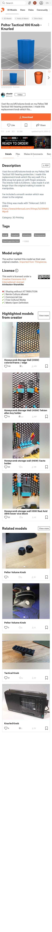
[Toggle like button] (5, 366)
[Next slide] (48, 77)
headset (15, 235)
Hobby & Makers (23, 18)
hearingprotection (11, 241)
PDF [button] (47, 165)
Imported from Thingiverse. (33, 261)
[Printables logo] (2, 10)
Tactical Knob (11, 673)
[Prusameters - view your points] (35, 3)
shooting (27, 235)
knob (5, 235)
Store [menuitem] (22, 10)
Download (27, 117)
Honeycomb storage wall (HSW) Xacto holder (24, 461)
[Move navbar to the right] (49, 10)
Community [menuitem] (42, 10)
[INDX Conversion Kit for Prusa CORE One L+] (26, 142)
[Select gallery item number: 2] (27, 355)
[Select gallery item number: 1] (24, 355)
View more (44, 315)
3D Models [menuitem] (12, 10)
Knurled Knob (11, 723)
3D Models (7, 18)
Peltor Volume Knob (15, 572)
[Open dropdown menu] (48, 24)
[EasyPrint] (30, 3)
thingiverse (40, 235)
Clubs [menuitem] (31, 10)
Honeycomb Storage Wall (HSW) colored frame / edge (21, 361)
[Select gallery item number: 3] (28, 456)
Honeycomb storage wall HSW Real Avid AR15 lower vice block (25, 512)
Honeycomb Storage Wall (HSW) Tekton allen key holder (25, 411)
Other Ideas (38, 18)
